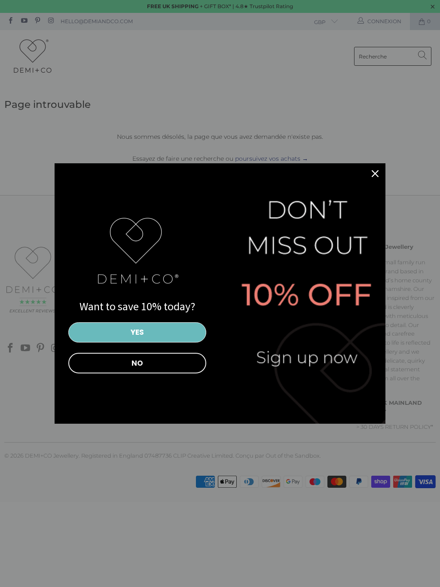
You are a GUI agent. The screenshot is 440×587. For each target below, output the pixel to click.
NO (137, 363)
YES (137, 332)
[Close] (375, 173)
